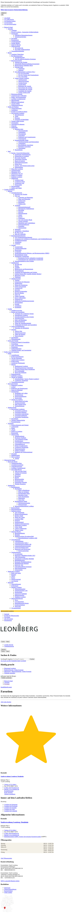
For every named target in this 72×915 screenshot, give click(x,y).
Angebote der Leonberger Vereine (24, 313)
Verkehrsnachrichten (20, 37)
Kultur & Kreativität (20, 286)
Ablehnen (3, 13)
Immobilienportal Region (22, 603)
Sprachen (17, 290)
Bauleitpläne (18, 488)
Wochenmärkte (15, 186)
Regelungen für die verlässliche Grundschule (30, 258)
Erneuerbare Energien (21, 159)
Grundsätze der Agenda (24, 91)
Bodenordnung (15, 508)
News (16, 600)
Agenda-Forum (22, 83)
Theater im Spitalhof (17, 377)
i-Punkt (13, 430)
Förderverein (21, 200)
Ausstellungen (15, 355)
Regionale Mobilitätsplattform (23, 562)
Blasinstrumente (22, 213)
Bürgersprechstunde (16, 94)
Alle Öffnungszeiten (6, 858)
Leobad (13, 387)
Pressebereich (15, 40)
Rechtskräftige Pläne (24, 493)
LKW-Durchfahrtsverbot (21, 547)
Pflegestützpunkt (15, 339)
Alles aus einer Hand (20, 471)
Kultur (9, 353)
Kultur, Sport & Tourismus (11, 352)
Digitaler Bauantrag (20, 484)
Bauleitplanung (15, 487)
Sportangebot (15, 391)
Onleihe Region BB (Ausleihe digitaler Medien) (28, 274)
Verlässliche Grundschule (22, 256)
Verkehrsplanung (16, 552)
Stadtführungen (15, 455)
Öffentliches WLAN (17, 173)
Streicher (20, 212)
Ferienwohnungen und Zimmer (20, 425)
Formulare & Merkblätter (22, 119)
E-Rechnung (14, 586)
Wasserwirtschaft (16, 579)
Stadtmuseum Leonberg (21, 366)
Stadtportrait (14, 178)
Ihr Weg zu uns (19, 232)
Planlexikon (21, 498)
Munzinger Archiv (20, 275)
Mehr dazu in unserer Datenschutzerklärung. (14, 10)
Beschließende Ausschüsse (25, 145)
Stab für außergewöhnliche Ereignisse (25, 59)
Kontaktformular (8, 791)
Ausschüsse (21, 135)
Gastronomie (14, 426)
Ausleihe (17, 267)
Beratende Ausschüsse (24, 146)
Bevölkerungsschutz (16, 56)
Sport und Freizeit (13, 383)
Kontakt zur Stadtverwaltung (19, 111)
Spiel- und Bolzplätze (21, 320)
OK (2, 14)
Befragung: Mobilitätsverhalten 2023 (25, 555)
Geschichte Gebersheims (21, 414)
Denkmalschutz (19, 480)
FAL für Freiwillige (23, 73)
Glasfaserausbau (15, 170)
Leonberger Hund (20, 181)
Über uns (17, 196)
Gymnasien (18, 251)
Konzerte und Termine (21, 194)
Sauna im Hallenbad (16, 390)
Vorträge (17, 280)
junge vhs (17, 294)
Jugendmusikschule (16, 193)
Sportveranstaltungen (20, 396)
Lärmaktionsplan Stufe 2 (21, 543)
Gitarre (20, 215)
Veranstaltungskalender (17, 51)
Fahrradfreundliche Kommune (23, 566)
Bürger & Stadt (8, 27)
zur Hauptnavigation (10, 21)
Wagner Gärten (19, 530)
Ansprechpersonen (16, 108)
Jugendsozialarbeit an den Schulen (24, 261)
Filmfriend (18, 277)
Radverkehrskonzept (20, 568)
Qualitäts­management (21, 240)
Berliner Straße (19, 516)
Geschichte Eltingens (20, 412)
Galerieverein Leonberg (17, 360)
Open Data (21, 500)
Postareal (17, 520)
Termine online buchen (17, 121)
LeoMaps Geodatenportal (18, 99)
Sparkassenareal (19, 522)
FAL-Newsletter (22, 76)
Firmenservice (19, 299)
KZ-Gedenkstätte (19, 371)
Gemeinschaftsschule (20, 248)
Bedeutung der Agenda (24, 86)
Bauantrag (17, 476)
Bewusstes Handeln (20, 157)
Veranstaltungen (19, 270)
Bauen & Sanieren (20, 161)
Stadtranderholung (16, 348)
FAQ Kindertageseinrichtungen (23, 237)
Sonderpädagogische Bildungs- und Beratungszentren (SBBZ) (32, 253)
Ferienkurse (14, 347)
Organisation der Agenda (25, 89)
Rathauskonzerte (15, 374)
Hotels (13, 428)
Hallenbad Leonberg (17, 385)
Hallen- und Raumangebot (18, 97)
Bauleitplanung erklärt (21, 501)
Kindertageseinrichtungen (18, 235)
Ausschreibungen (16, 584)
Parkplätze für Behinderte (22, 328)
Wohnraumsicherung (17, 105)
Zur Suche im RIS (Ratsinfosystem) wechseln (13, 661)
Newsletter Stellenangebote (22, 49)
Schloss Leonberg (20, 450)
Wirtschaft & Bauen (9, 460)
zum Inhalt (7, 18)
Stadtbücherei (15, 263)
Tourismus (11, 423)
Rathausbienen (19, 167)
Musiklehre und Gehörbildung (26, 223)
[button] (36, 739)
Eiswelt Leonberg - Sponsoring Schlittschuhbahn (24, 32)
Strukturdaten (18, 592)
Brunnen (13, 574)
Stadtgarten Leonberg (21, 525)
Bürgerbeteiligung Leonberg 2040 (27, 538)
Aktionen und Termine (21, 62)
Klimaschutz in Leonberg (22, 156)
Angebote (17, 205)
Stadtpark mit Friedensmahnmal (23, 452)
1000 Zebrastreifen (20, 557)
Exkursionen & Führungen (22, 282)
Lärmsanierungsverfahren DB (23, 544)
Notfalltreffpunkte (20, 57)
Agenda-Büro (22, 84)
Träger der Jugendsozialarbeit (23, 323)
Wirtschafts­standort (20, 589)
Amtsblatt (14, 30)
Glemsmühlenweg (20, 444)
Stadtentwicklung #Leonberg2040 (24, 536)
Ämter (16, 116)
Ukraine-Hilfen (15, 103)
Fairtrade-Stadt (19, 67)
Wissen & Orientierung (21, 285)
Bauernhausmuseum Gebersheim (24, 368)
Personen (17, 118)
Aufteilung (18, 474)
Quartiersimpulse (16, 41)
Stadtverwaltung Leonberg (12, 776)
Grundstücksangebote (17, 465)
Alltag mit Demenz (20, 334)
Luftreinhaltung (19, 541)
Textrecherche (22, 138)
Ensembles (21, 226)
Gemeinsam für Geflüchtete (19, 95)
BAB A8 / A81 (19, 565)
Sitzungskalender (23, 130)
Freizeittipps (14, 344)
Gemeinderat (21, 132)
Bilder (5, 687)
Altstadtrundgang (19, 436)
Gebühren (17, 243)
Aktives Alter (18, 331)
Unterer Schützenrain (21, 528)
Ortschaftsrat (21, 148)
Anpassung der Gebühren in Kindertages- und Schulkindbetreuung (33, 239)
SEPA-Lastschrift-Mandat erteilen (10, 881)
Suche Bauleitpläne (23, 496)
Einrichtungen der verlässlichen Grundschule (30, 259)
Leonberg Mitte (19, 519)
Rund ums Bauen (12, 461)
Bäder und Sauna (16, 573)
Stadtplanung (11, 485)
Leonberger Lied (19, 183)
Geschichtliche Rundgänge (22, 442)
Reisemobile (14, 433)
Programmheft (19, 302)
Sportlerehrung (19, 395)
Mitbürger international (17, 102)
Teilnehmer (21, 68)
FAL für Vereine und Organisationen (28, 75)
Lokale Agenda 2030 (24, 92)
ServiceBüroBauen (16, 469)
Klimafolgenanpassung (21, 162)
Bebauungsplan (22, 504)
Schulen (13, 245)
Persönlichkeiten (15, 422)
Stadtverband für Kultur (21, 401)
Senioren (13, 329)
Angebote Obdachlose (17, 54)
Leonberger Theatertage (21, 380)
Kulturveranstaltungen (17, 356)
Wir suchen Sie (19, 48)
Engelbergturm (19, 441)
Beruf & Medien (19, 293)
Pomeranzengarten (20, 449)
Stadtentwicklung (16, 511)
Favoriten (6, 684)
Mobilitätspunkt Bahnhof (22, 563)
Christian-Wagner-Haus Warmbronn (25, 369)
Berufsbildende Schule (21, 255)
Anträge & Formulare (21, 473)
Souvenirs (14, 453)
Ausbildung (14, 110)
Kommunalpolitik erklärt (21, 140)
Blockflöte (21, 210)
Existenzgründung (20, 605)
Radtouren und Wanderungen (19, 388)
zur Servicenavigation (10, 24)
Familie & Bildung (9, 189)
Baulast (17, 477)
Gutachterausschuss (16, 466)
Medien (17, 266)
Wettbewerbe (22, 204)
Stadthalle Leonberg (16, 375)
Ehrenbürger (14, 418)
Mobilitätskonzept (20, 560)
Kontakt (17, 304)
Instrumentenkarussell (24, 207)
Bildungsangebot (19, 595)
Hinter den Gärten (20, 517)
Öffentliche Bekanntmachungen (23, 35)
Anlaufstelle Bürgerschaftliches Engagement (27, 64)
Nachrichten (14, 33)
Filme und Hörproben (24, 199)
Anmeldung (18, 242)
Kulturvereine (15, 361)
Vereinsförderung (19, 406)
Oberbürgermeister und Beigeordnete (28, 142)
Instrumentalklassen (23, 224)
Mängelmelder (15, 100)
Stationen (20, 70)
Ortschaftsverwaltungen (17, 124)
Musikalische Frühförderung (26, 208)
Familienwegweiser (16, 310)
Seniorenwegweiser (20, 333)
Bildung (10, 191)
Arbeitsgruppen (22, 80)
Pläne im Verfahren (23, 492)
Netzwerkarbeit (19, 336)
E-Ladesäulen (18, 554)
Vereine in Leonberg (17, 399)
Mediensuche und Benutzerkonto (24, 269)
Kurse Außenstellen (20, 298)
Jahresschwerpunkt (23, 81)
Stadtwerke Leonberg (14, 571)
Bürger (10, 52)
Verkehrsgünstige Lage (21, 590)
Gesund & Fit (18, 288)
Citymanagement (16, 608)
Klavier (20, 216)
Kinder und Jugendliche (17, 312)
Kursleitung (18, 307)
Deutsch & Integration (21, 291)
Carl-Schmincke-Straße (21, 439)
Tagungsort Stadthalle (21, 593)
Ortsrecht (13, 126)
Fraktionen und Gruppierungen (26, 137)
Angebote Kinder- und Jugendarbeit (21, 350)
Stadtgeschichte (12, 407)
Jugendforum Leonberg (21, 315)
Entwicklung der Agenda (25, 87)
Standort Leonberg (16, 587)
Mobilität (17, 535)
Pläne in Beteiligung (24, 490)
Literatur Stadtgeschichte (18, 420)
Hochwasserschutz (23, 551)
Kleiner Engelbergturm (21, 445)
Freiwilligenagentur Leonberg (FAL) (25, 72)
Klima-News (18, 164)
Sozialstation (14, 337)
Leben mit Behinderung (17, 326)
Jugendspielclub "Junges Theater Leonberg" (27, 379)
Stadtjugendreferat (20, 321)
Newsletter (14, 38)
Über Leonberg (15, 457)
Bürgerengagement (16, 60)
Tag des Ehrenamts (16, 358)
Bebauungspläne (19, 479)
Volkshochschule (16, 278)
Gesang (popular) (23, 221)
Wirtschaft (10, 582)
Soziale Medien (15, 43)
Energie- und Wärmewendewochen (24, 165)
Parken (13, 578)
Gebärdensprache (9, 646)
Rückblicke (21, 202)
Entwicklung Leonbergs (18, 409)
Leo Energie (14, 581)
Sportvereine (18, 398)
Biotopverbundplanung (21, 514)
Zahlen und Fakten (16, 188)
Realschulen (18, 250)
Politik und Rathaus (13, 107)
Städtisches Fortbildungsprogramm (24, 301)
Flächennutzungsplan (24, 503)
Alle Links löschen (6, 702)
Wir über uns (18, 264)
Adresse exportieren (9, 794)
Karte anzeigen (8, 792)
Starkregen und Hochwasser (22, 549)
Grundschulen (19, 247)
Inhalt (2, 687)
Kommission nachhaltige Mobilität (24, 558)
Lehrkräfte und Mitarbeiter (25, 197)
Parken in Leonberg (16, 175)
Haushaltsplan (19, 150)
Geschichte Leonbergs (21, 410)
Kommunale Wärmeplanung (22, 154)
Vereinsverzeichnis (20, 403)
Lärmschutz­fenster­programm (23, 546)
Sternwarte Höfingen (20, 372)
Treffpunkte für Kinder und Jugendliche (26, 325)
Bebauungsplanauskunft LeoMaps (24, 506)
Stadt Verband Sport (20, 404)
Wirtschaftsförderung (17, 598)
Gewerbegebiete (19, 601)
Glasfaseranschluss (16, 463)
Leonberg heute (19, 180)
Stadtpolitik (14, 127)
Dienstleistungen (19, 115)
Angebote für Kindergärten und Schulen (26, 272)
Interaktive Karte (23, 495)
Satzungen (18, 229)
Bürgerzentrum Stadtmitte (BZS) (24, 65)
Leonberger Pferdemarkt (18, 363)
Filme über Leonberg (17, 169)
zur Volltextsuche (9, 19)
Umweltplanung (15, 539)
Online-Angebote (19, 296)
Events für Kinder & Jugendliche (20, 342)
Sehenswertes (15, 434)
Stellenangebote (15, 46)
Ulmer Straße (18, 527)
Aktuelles (10, 29)
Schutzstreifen (19, 570)
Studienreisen (18, 283)
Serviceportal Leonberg (17, 113)
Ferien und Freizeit (13, 340)
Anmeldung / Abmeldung (22, 231)
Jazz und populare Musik (25, 220)
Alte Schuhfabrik (19, 512)
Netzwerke (18, 606)
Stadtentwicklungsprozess (22, 523)
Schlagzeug (21, 218)
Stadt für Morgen (16, 45)
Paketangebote (22, 228)
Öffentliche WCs (16, 172)
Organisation (14, 122)
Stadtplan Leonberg (16, 177)
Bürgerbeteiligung (16, 509)
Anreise (17, 458)
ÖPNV (13, 576)
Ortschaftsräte (22, 134)
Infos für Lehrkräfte (20, 234)
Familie (10, 309)
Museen (13, 364)
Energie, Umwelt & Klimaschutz (20, 153)
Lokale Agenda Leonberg (22, 78)
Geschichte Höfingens (21, 415)
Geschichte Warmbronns (21, 417)
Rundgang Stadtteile (20, 438)
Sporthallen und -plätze (21, 393)
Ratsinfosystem (19, 129)
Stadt (9, 151)
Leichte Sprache (8, 644)
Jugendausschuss (19, 318)
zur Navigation (8, 22)
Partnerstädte (18, 185)
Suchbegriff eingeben (7, 659)
